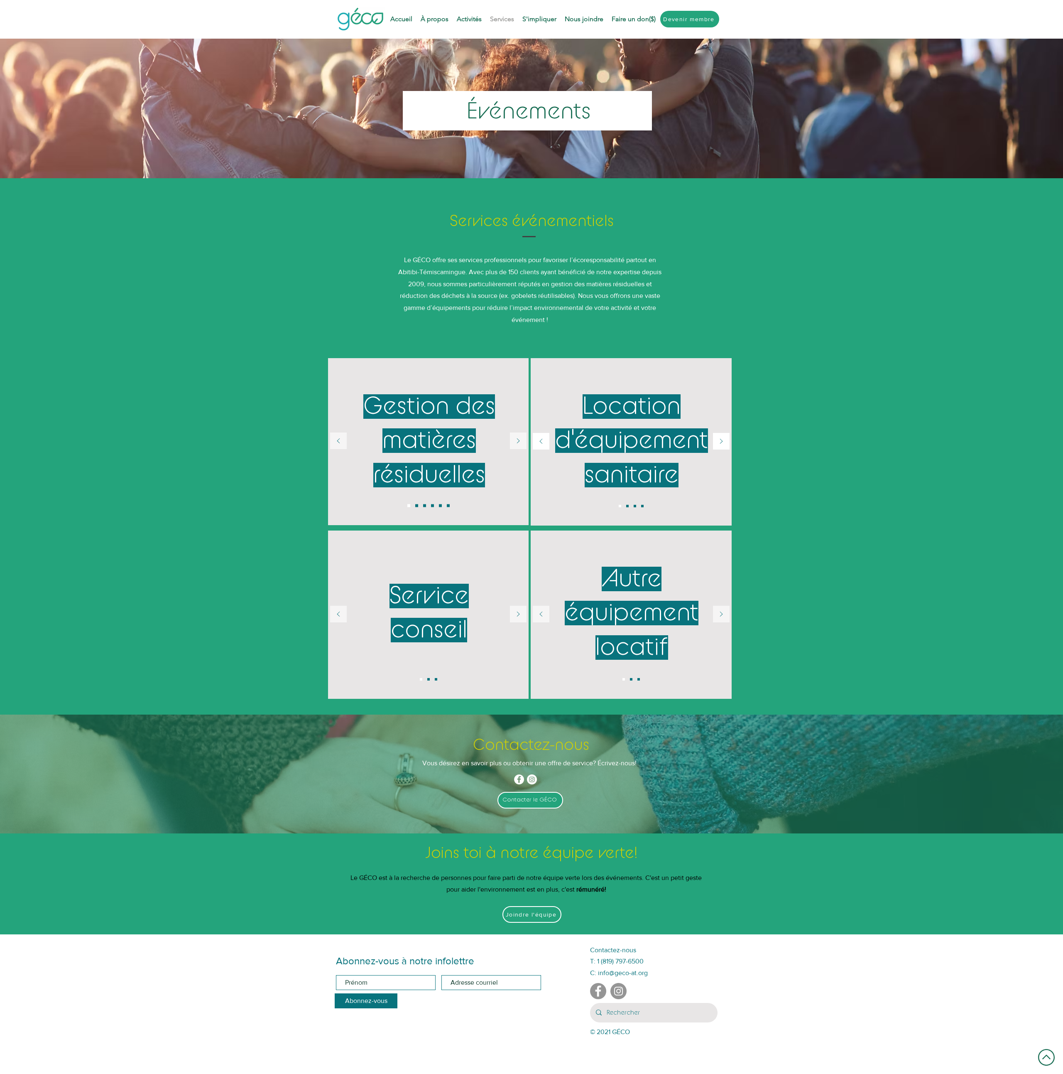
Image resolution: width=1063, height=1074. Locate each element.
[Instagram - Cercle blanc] (532, 779)
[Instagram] (618, 991)
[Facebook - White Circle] (519, 779)
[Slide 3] (424, 505)
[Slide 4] (432, 505)
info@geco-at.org (623, 972)
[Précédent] (338, 441)
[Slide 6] (448, 505)
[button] (633, 19)
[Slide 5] (440, 505)
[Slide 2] (416, 505)
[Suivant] (518, 441)
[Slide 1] (408, 505)
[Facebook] (598, 991)
